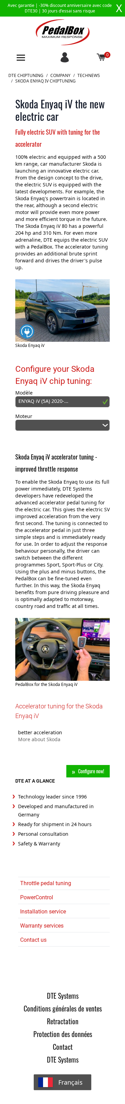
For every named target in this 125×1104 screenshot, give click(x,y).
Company (60, 75)
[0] (101, 57)
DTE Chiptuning (25, 75)
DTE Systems (62, 995)
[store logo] (63, 32)
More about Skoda (39, 739)
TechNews (88, 75)
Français (70, 1082)
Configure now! (91, 771)
